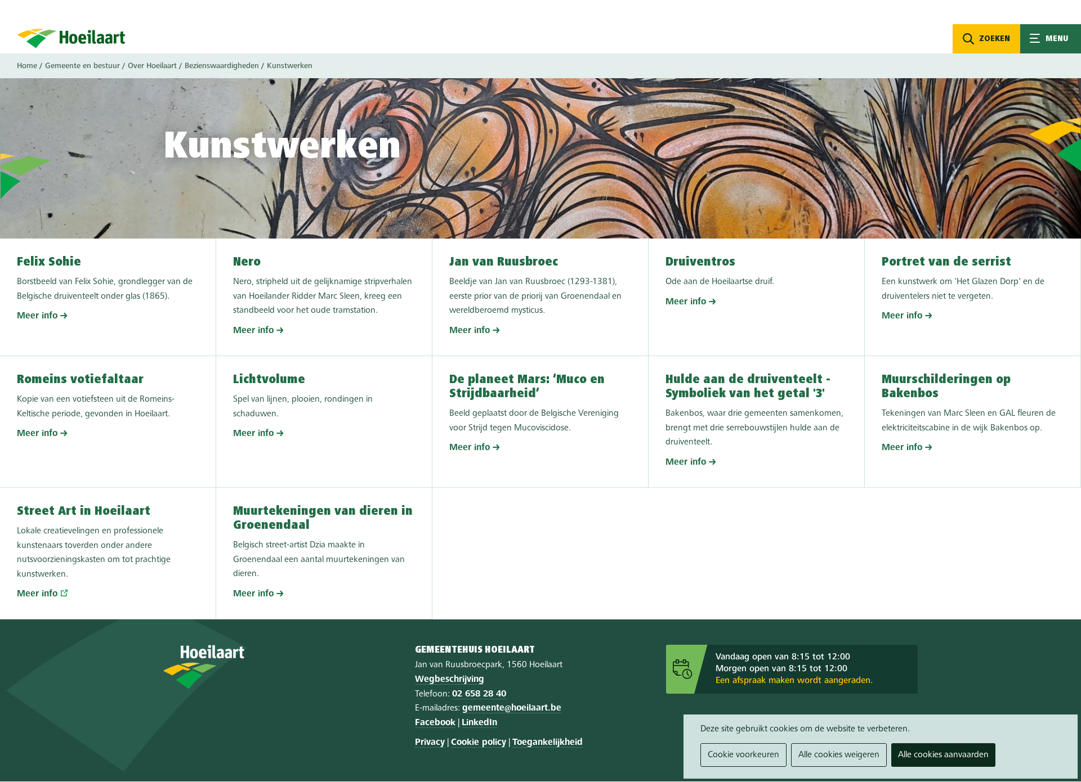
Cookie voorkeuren (743, 754)
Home (27, 66)
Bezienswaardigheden (222, 66)
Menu (1050, 38)
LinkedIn (479, 722)
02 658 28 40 (479, 694)
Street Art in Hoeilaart (83, 511)
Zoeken (994, 38)
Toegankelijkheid (547, 742)
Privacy (430, 742)
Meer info (37, 316)
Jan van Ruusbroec (503, 262)
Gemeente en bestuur (82, 66)
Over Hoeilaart (152, 66)
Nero (247, 262)
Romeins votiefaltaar (80, 380)
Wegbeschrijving (449, 679)
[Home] (71, 38)
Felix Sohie (49, 262)
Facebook (435, 722)
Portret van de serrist (946, 262)
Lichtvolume (269, 380)
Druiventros (700, 262)
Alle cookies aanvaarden (943, 754)
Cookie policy (478, 742)
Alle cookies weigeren (838, 754)
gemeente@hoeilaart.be (511, 708)
